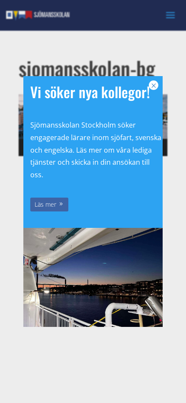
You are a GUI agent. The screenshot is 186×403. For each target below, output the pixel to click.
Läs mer (45, 204)
